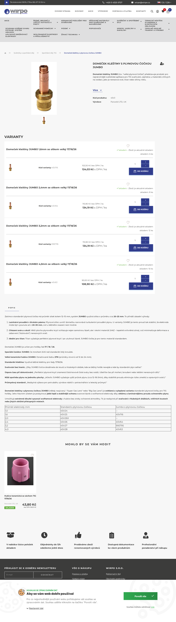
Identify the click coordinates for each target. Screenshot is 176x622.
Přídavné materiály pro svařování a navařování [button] (99, 22)
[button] (157, 11)
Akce (90, 11)
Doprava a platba (121, 11)
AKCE (6, 21)
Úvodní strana (62, 11)
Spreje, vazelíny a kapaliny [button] (126, 29)
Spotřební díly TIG (49, 53)
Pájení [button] (64, 29)
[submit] (128, 146)
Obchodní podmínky (115, 579)
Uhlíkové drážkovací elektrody (17, 35)
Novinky (79, 11)
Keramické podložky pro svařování (74, 21)
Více (95, 90)
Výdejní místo (78, 579)
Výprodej (103, 11)
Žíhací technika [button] (69, 34)
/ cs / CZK (165, 2)
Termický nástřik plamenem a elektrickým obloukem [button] (154, 23)
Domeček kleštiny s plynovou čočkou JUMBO (82, 53)
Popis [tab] (12, 308)
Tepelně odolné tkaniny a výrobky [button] (154, 29)
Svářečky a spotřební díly (24, 53)
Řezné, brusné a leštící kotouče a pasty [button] (42, 22)
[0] (168, 11)
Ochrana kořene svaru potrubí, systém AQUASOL (17, 30)
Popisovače (95, 29)
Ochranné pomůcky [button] (43, 29)
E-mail (9, 575)
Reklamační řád (113, 574)
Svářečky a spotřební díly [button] (128, 21)
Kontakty (141, 11)
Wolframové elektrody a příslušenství (45, 35)
